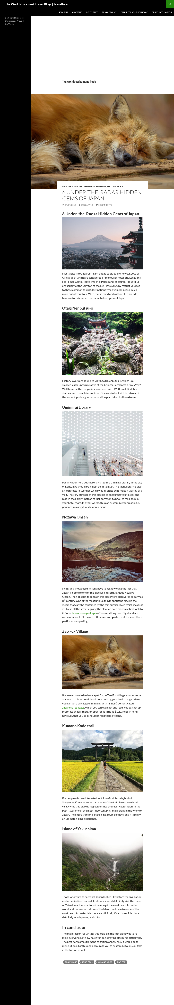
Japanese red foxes (73, 707)
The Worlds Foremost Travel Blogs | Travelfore (36, 4)
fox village (71, 962)
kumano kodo (105, 962)
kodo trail (87, 962)
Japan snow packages (84, 613)
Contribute (92, 12)
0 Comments (105, 205)
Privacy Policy (109, 12)
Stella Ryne (87, 205)
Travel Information (162, 12)
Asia (64, 186)
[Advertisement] (102, 54)
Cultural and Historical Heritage (87, 186)
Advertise (77, 12)
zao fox (121, 962)
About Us (63, 12)
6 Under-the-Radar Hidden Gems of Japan (102, 195)
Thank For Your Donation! (134, 12)
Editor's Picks (115, 186)
